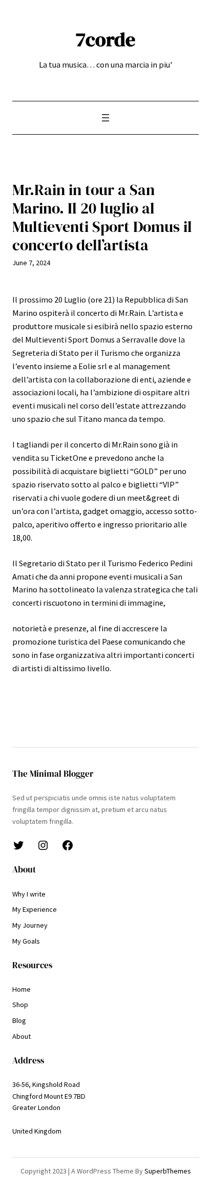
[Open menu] (105, 118)
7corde (105, 39)
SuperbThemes (167, 1171)
